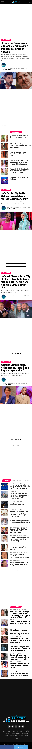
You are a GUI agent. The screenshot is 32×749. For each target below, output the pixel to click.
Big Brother (25, 733)
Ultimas (6, 736)
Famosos (8, 733)
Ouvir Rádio (15, 731)
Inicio (4, 731)
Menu (9, 731)
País (21, 731)
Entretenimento (16, 733)
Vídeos (16, 738)
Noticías (27, 731)
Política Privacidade (24, 736)
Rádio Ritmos (8, 69)
